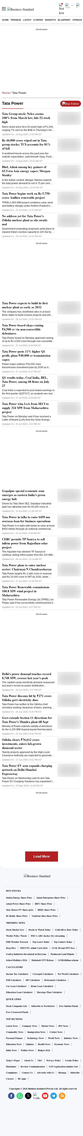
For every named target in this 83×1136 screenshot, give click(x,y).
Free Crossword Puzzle (17, 1012)
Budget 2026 (44, 1050)
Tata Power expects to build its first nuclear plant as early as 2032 (25, 305)
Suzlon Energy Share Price (19, 897)
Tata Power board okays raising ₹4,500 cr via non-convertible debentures (23, 329)
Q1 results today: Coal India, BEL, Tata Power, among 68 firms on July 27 (25, 381)
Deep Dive (11, 948)
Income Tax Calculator (17, 974)
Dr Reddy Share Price (16, 916)
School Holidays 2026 (16, 960)
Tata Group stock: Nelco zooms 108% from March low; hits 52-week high (26, 118)
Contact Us (27, 1072)
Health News (44, 1044)
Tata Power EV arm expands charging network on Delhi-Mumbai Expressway (27, 770)
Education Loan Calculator (19, 992)
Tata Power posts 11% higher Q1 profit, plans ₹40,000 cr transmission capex (26, 355)
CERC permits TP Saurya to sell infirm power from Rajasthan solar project (25, 543)
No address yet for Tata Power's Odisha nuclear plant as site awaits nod (24, 220)
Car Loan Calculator (16, 986)
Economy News (61, 1044)
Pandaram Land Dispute (62, 954)
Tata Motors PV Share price (19, 909)
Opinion (77, 20)
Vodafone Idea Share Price (45, 916)
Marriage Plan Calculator (49, 992)
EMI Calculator (13, 980)
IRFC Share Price (43, 903)
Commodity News (14, 1032)
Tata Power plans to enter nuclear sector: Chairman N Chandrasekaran (26, 567)
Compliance (12, 1072)
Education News (14, 1044)
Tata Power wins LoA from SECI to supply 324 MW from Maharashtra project (25, 408)
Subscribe (75, 1072)
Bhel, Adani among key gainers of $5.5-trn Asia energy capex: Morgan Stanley (26, 171)
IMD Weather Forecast (17, 942)
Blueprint (64, 20)
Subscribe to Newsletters (43, 1006)
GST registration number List (63, 1066)
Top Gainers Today (63, 942)
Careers (10, 1078)
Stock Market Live (15, 929)
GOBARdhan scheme (68, 960)
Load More (41, 856)
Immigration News (36, 1032)
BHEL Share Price (47, 909)
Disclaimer (11, 1066)
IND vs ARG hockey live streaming (48, 935)
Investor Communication (33, 1066)
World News (54, 1038)
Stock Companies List (16, 1006)
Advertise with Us (45, 1072)
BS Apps (22, 1078)
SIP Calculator (33, 980)
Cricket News (56, 1032)
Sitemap (62, 1072)
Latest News (12, 1026)
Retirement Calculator (55, 980)
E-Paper (38, 20)
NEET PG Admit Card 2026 (34, 948)
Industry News (71, 1038)
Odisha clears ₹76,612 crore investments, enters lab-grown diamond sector (21, 744)
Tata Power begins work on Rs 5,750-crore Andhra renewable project (26, 195)
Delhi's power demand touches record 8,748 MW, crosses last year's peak (26, 676)
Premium (16, 20)
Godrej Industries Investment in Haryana (26, 954)
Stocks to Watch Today (39, 929)
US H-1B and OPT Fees (63, 948)
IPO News (63, 1026)
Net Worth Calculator (68, 974)
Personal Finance (14, 1038)
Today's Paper (13, 1060)
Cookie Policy (72, 1060)
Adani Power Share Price (18, 903)
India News (11, 1050)
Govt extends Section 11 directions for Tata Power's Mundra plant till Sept (27, 720)
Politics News (27, 1050)
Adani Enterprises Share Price (50, 897)
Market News (47, 1026)
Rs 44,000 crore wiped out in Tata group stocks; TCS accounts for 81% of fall (26, 144)
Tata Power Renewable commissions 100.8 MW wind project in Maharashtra (25, 591)
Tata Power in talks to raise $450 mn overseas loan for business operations (26, 519)
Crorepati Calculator (43, 974)
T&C (39, 1060)
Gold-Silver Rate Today (66, 929)
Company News (29, 1026)
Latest (27, 20)
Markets (50, 20)
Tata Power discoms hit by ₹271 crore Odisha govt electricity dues (27, 698)
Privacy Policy (54, 1060)
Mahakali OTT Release (42, 960)
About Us (28, 1060)
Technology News (35, 1038)
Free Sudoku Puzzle (68, 1006)
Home (5, 20)
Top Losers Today (41, 942)
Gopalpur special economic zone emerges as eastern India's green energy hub (23, 495)
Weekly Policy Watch (16, 935)
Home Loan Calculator (42, 986)
